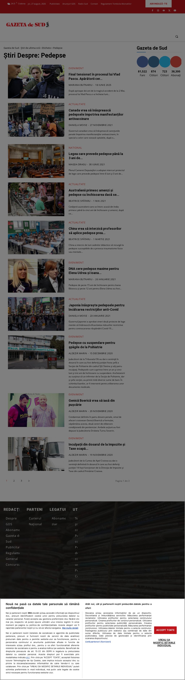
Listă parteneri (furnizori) (98, 641)
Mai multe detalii (70, 628)
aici (28, 657)
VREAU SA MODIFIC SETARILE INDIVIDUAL (164, 642)
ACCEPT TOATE (165, 630)
